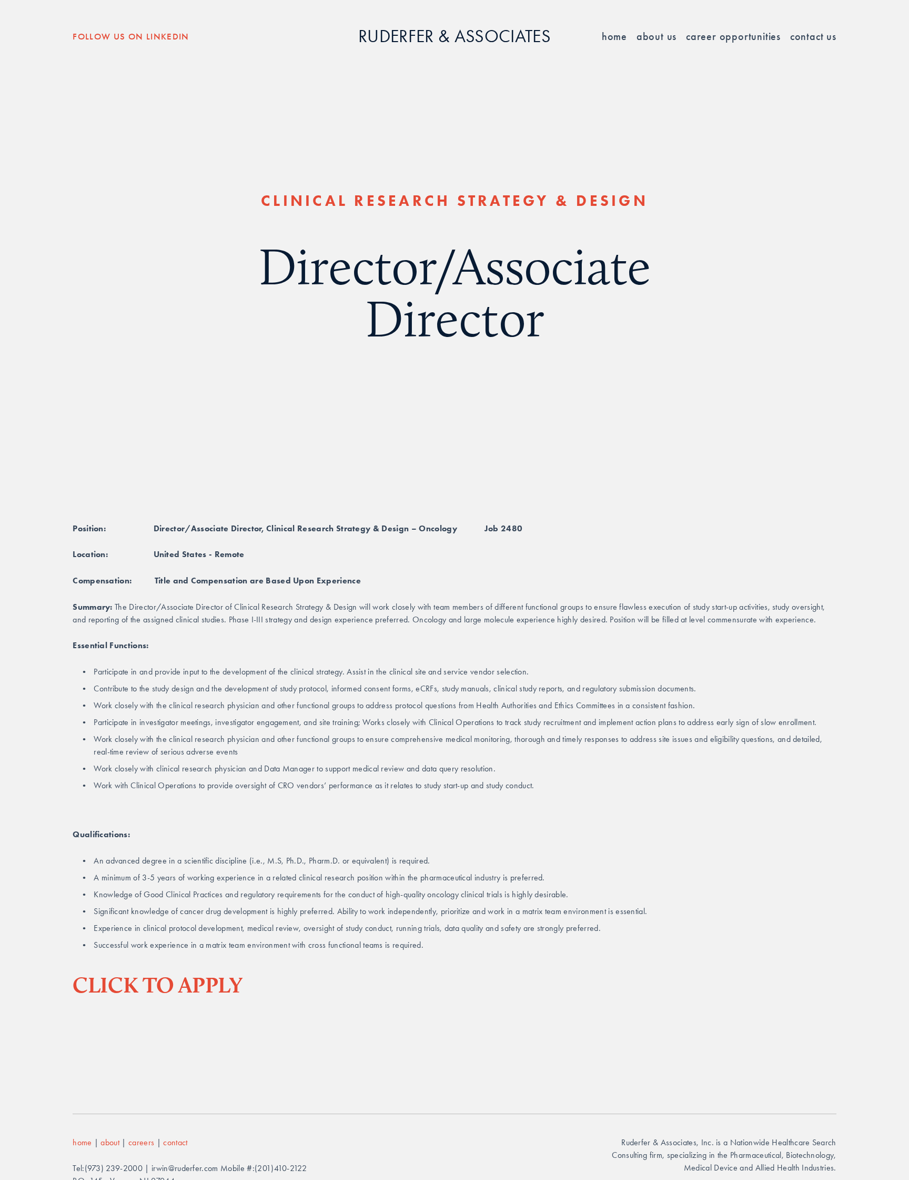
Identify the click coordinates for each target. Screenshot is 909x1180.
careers (142, 1142)
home (82, 1142)
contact (175, 1142)
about (109, 1142)
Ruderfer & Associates (454, 36)
